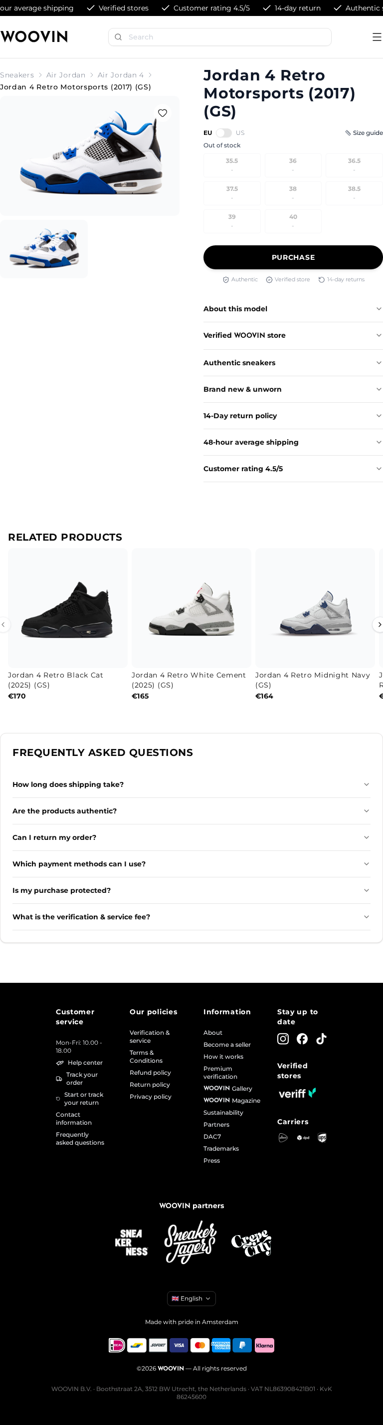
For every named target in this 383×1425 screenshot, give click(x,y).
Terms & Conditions (146, 1056)
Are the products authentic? (64, 810)
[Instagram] (283, 1039)
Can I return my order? (54, 837)
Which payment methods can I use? (79, 863)
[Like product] (163, 113)
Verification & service (150, 1036)
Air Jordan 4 (121, 74)
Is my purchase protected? (61, 890)
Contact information (74, 1118)
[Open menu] (377, 37)
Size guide (368, 132)
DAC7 (212, 1136)
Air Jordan (66, 74)
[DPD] (303, 1138)
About (212, 1032)
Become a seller (227, 1044)
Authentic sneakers (239, 362)
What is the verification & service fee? (81, 916)
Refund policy (150, 1072)
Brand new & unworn (242, 389)
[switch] (224, 132)
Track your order (82, 1078)
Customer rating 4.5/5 (243, 468)
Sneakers (17, 74)
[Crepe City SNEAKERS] (251, 1243)
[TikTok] (321, 1039)
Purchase (293, 257)
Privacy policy (151, 1096)
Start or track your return (83, 1098)
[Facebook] (302, 1039)
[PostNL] (283, 1137)
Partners (216, 1124)
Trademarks (221, 1148)
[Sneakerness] (132, 1243)
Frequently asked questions (80, 1138)
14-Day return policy (240, 415)
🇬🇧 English (187, 1298)
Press (211, 1160)
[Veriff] (297, 1093)
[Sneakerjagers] (191, 1243)
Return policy (150, 1084)
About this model (235, 308)
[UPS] (322, 1138)
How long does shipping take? (68, 784)
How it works (223, 1056)
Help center (85, 1062)
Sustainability (223, 1112)
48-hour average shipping (251, 442)
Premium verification (220, 1072)
